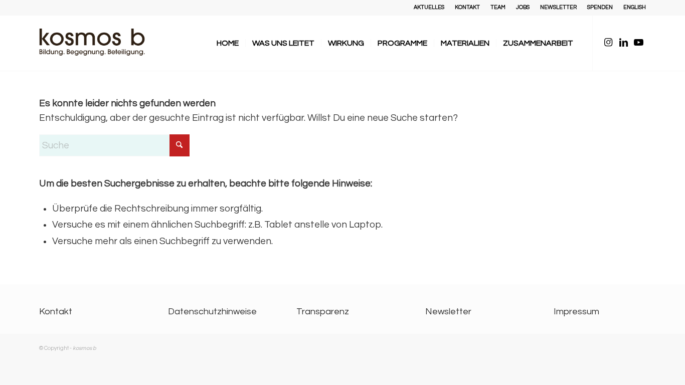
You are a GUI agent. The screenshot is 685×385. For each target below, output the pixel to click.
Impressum (576, 311)
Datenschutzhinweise (212, 311)
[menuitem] (429, 7)
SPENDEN (600, 7)
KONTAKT (467, 7)
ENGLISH (634, 7)
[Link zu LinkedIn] (623, 42)
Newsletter (448, 311)
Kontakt (55, 311)
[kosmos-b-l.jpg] (99, 43)
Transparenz (322, 311)
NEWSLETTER (558, 7)
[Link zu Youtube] (638, 42)
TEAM (497, 7)
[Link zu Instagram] (608, 42)
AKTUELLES (429, 7)
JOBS (523, 7)
